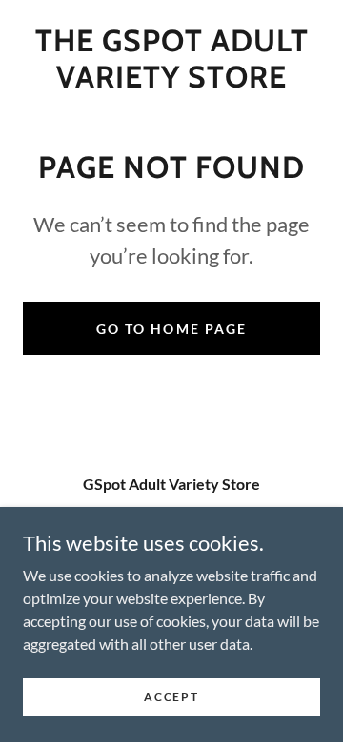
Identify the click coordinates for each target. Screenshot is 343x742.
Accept (171, 697)
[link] (171, 59)
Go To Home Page (171, 329)
